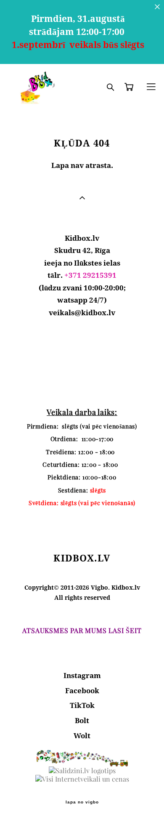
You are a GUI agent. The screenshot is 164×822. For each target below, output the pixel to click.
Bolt (82, 720)
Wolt (82, 735)
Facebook (82, 690)
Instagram (82, 675)
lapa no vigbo (82, 802)
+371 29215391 (90, 275)
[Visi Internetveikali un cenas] (82, 779)
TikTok (82, 705)
